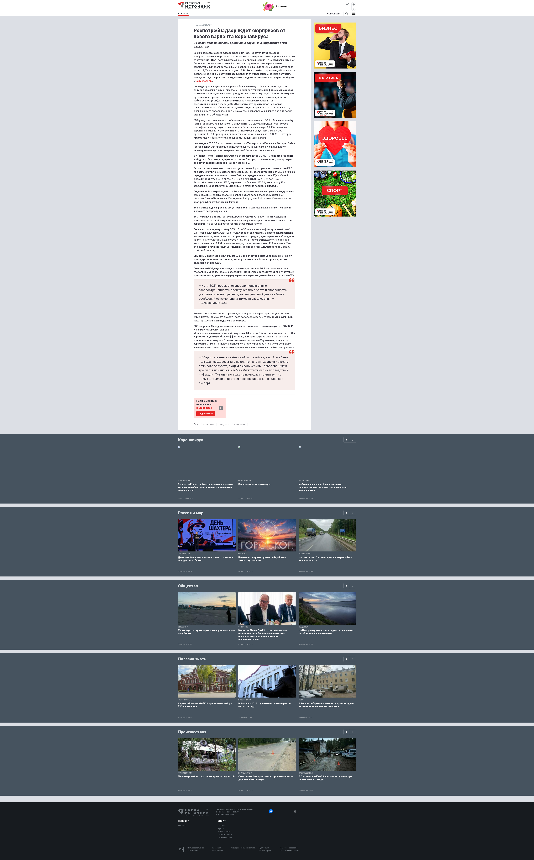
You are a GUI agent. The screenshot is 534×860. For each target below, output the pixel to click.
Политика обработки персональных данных (289, 849)
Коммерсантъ (203, 80)
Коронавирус (209, 425)
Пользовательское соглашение (195, 849)
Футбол (221, 828)
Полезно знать (192, 659)
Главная (221, 825)
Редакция (235, 848)
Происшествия (192, 732)
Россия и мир (240, 425)
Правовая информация (217, 849)
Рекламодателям (248, 848)
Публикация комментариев (265, 849)
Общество (224, 425)
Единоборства (224, 832)
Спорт (222, 821)
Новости (183, 821)
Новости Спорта (225, 835)
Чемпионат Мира (225, 838)
